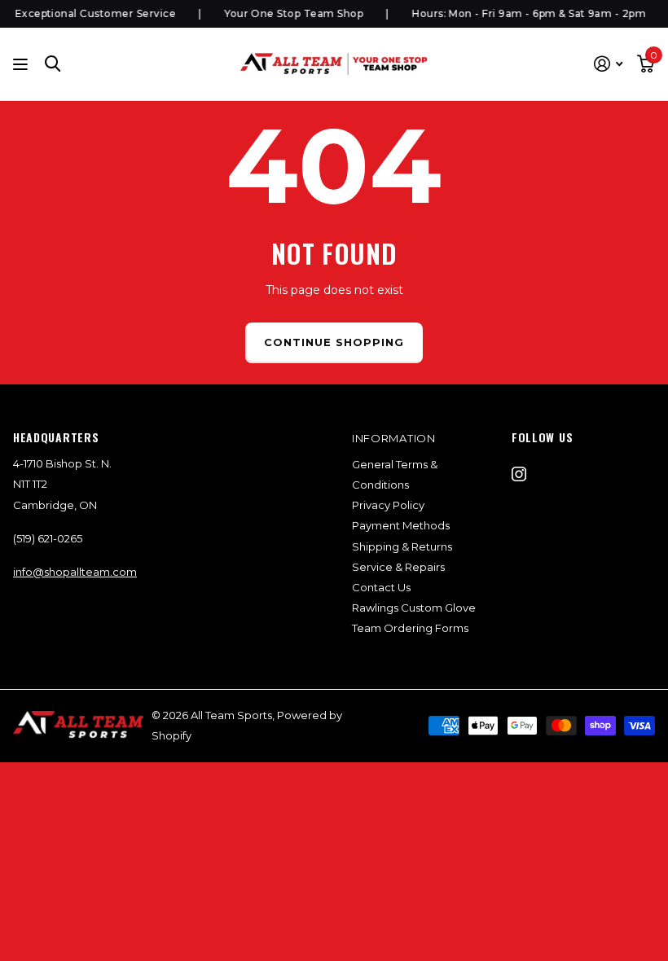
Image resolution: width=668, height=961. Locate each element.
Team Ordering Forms (410, 627)
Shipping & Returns (402, 546)
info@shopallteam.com (75, 571)
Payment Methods (401, 525)
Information (394, 438)
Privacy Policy (388, 504)
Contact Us (381, 587)
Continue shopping (334, 342)
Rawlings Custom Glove (414, 607)
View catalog (22, 64)
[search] (53, 64)
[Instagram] (519, 474)
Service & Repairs (398, 566)
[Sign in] (608, 64)
